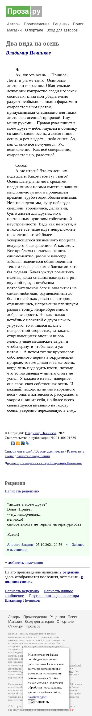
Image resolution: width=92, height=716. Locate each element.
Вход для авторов (62, 30)
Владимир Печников (28, 53)
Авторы (14, 24)
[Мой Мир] (22, 443)
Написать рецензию (22, 491)
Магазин (14, 30)
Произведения (37, 24)
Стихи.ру (15, 626)
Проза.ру (33, 626)
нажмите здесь (37, 697)
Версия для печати (49, 451)
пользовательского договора (38, 643)
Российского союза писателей (51, 709)
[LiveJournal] (27, 443)
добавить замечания (25, 562)
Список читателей (19, 451)
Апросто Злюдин (20, 544)
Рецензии (61, 24)
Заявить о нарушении (33, 456)
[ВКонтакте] (12, 443)
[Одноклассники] (17, 443)
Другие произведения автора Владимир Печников (43, 463)
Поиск (78, 24)
